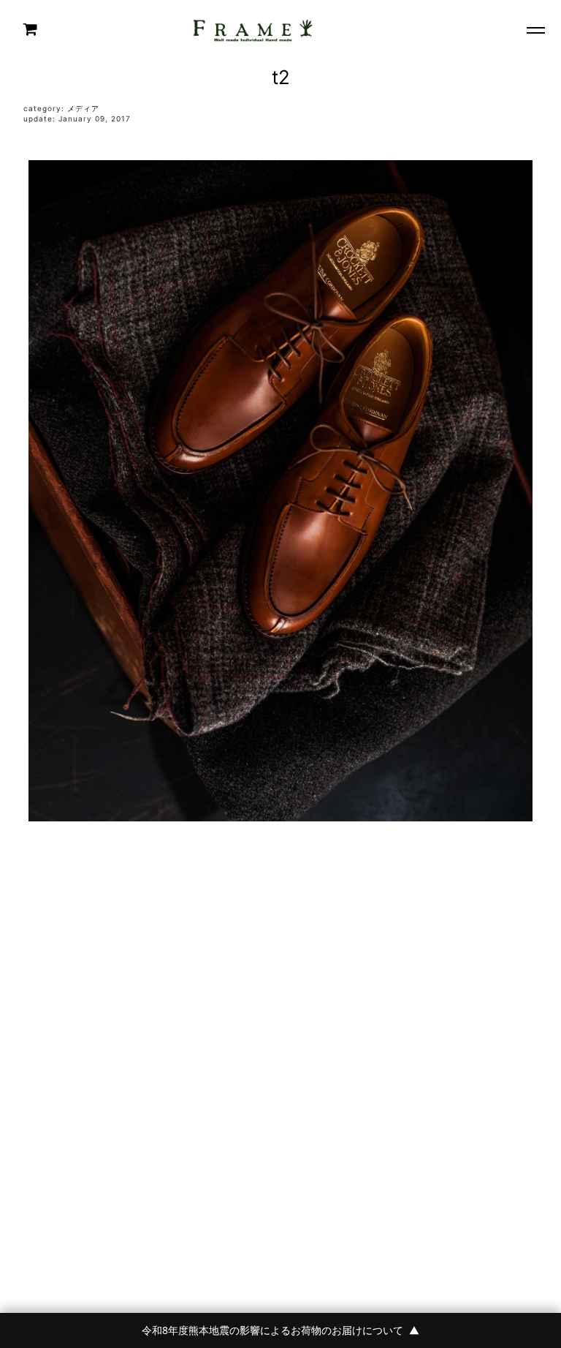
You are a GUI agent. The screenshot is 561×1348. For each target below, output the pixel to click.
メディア (83, 108)
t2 (281, 77)
